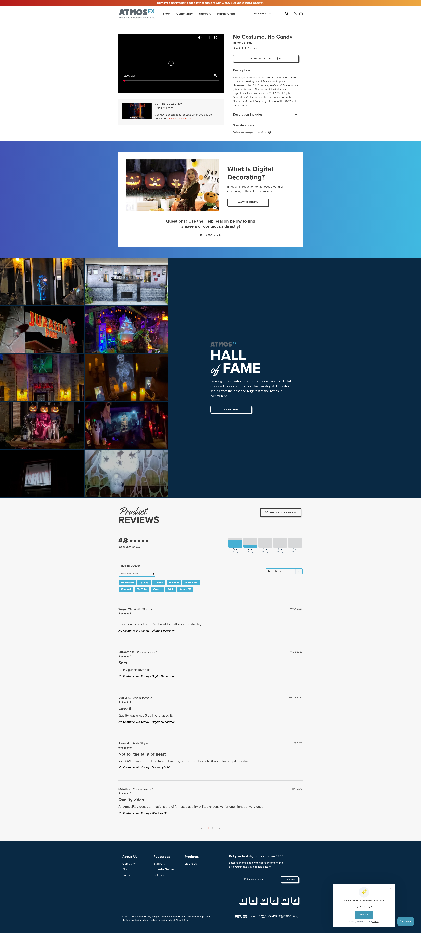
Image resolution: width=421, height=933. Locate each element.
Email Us (211, 234)
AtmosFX (185, 589)
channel (126, 589)
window (174, 582)
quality (144, 582)
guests (157, 589)
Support (159, 863)
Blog (125, 869)
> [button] (219, 828)
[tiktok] (295, 900)
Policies (158, 875)
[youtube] (284, 900)
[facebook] (242, 900)
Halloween (127, 582)
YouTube (142, 589)
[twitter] (263, 900)
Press (126, 875)
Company (129, 863)
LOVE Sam (191, 582)
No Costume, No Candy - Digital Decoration (146, 630)
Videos (159, 582)
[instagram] (253, 900)
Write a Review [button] (283, 512)
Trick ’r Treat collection (179, 118)
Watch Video (248, 202)
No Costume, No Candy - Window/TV (142, 813)
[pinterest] (274, 900)
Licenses (191, 863)
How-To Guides (163, 869)
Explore (231, 409)
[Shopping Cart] (301, 13)
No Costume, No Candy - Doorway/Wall (144, 767)
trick (171, 589)
